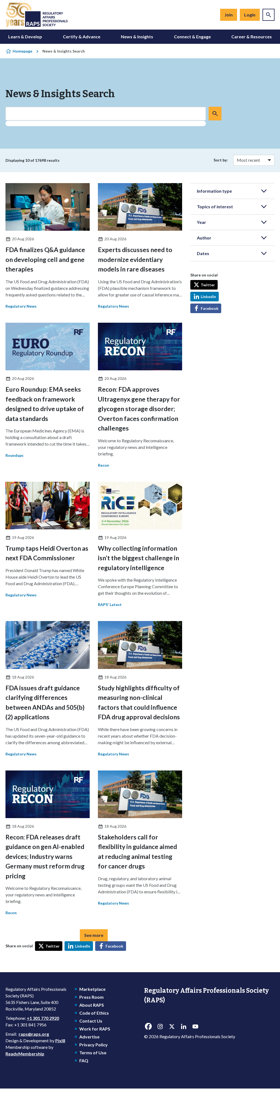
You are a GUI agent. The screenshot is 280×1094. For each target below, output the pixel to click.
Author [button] (204, 237)
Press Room (91, 997)
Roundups (14, 455)
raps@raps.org (34, 1034)
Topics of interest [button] (215, 206)
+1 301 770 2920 (43, 1018)
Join (228, 14)
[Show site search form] (268, 15)
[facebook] (148, 1026)
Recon (103, 465)
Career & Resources (251, 36)
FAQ (83, 1060)
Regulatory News (21, 306)
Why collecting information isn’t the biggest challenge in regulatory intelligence (138, 557)
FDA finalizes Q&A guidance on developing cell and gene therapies (45, 259)
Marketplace (92, 989)
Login (249, 14)
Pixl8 (60, 1040)
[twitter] (172, 1026)
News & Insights (137, 36)
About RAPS (91, 1005)
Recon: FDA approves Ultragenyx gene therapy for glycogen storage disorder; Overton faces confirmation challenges (139, 408)
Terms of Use (92, 1052)
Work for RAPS (94, 1028)
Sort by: (221, 160)
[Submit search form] (215, 113)
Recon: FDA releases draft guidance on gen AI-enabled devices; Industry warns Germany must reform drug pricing (44, 856)
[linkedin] (183, 1026)
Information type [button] (214, 191)
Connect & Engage (192, 36)
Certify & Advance (81, 36)
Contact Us (90, 1020)
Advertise (89, 1036)
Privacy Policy (93, 1044)
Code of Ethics (94, 1012)
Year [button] (201, 222)
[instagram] (160, 1026)
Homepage (22, 51)
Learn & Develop (25, 36)
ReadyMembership (24, 1053)
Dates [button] (203, 253)
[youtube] (195, 1026)
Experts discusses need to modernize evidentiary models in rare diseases (135, 259)
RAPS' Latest (110, 604)
